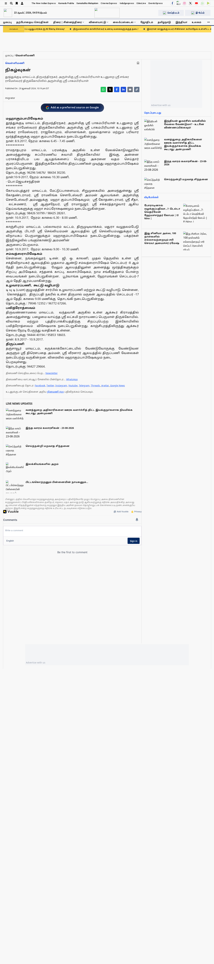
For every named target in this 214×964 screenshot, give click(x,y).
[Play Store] (208, 3)
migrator (10, 98)
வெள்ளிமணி (14, 63)
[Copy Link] (136, 89)
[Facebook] (172, 3)
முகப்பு (7, 22)
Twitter (50, 385)
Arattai (105, 385)
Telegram (84, 385)
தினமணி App (55, 391)
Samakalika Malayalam (87, 3)
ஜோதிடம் (146, 22)
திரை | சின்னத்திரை (67, 22)
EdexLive (141, 3)
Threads (95, 385)
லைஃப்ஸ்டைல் (123, 22)
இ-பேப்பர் (200, 12)
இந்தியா (181, 22)
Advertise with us (161, 105)
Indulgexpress (127, 3)
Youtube (73, 385)
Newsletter (51, 373)
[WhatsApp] (202, 3)
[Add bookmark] (138, 63)
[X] (190, 3)
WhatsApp (72, 379)
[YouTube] (196, 3)
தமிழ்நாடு (164, 22)
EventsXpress (155, 3)
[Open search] (11, 3)
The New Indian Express (44, 3)
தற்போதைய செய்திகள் (32, 22)
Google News (117, 385)
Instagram (61, 385)
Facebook (40, 385)
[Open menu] (6, 3)
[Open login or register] (22, 3)
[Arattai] (178, 3)
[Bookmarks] (16, 3)
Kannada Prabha (66, 3)
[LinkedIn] (123, 89)
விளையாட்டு (97, 22)
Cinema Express (109, 3)
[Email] (130, 89)
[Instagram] (184, 3)
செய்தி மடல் (173, 12)
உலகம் (196, 22)
